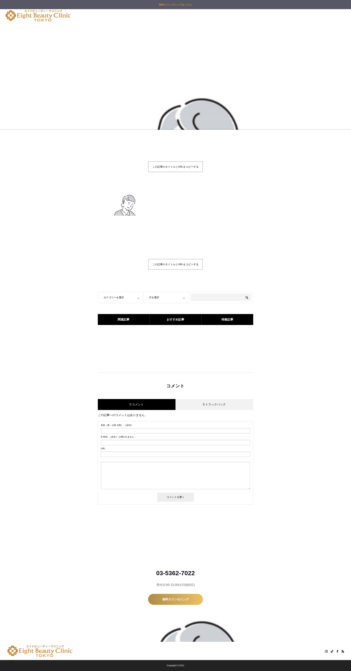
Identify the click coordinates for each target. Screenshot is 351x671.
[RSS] (343, 651)
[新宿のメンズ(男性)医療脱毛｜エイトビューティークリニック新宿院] (38, 15)
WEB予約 (261, 15)
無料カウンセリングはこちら (175, 4)
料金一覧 (152, 15)
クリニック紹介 (174, 15)
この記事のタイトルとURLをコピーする (175, 166)
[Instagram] (326, 651)
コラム (214, 15)
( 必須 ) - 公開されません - (118, 437)
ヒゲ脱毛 (89, 15)
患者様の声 (196, 15)
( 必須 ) (116, 425)
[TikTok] (332, 651)
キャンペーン (132, 15)
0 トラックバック (214, 404)
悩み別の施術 (109, 15)
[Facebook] (337, 651)
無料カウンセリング (236, 15)
